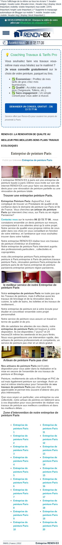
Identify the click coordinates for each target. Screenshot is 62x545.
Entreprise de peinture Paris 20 (50, 526)
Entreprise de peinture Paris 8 (20, 504)
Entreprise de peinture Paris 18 (50, 504)
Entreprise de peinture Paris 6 (20, 483)
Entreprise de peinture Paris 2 (20, 439)
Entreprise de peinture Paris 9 (20, 515)
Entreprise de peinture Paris (31, 153)
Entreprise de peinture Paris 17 (50, 493)
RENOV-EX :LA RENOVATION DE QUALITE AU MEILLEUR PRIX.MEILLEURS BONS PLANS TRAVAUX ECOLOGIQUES (30, 140)
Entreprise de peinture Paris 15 (50, 472)
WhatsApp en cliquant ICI (33, 22)
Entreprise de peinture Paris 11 (50, 428)
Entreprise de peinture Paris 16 (50, 483)
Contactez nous (9, 219)
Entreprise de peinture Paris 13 (50, 450)
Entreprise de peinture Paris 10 (20, 526)
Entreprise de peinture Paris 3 (20, 450)
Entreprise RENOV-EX (47, 543)
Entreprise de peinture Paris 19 (50, 515)
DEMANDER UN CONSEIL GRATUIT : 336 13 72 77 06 (31, 108)
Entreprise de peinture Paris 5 (20, 472)
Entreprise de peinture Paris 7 (20, 493)
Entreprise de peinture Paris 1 (20, 428)
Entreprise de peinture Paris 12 (50, 439)
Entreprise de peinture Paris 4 (20, 461)
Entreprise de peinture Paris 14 (50, 461)
